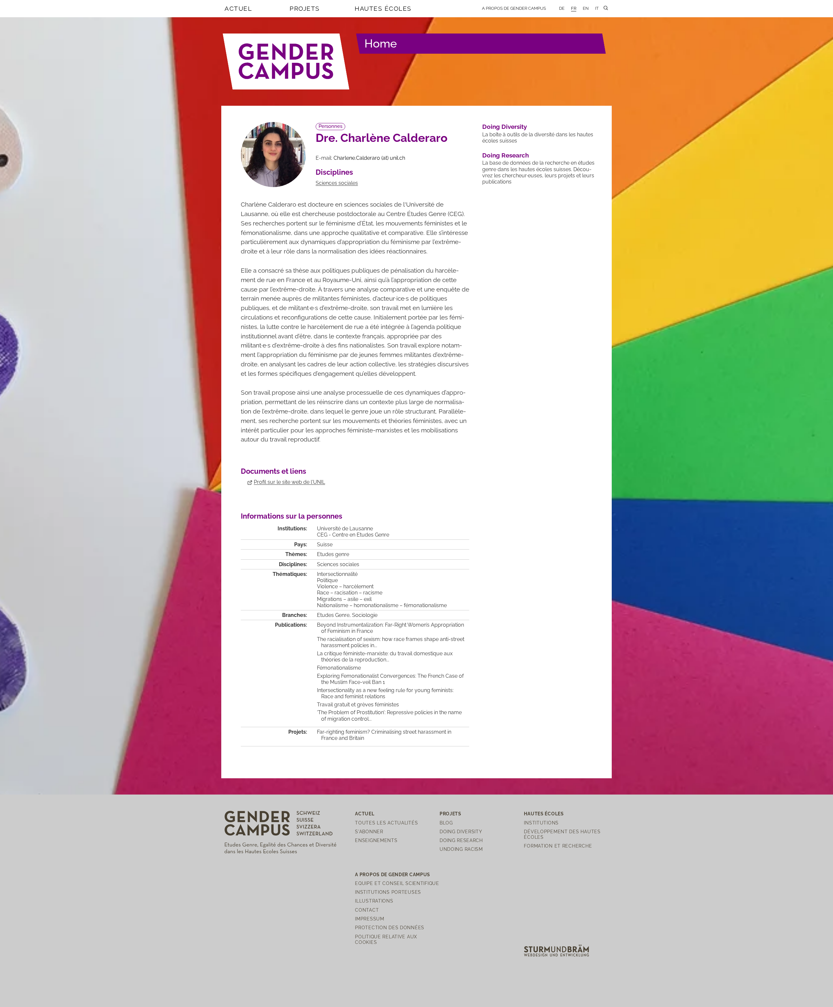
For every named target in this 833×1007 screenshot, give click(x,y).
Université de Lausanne (345, 528)
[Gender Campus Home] (286, 61)
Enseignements (376, 840)
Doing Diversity (504, 126)
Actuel (238, 8)
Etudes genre (333, 554)
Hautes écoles (383, 8)
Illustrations (374, 901)
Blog (446, 822)
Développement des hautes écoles (562, 834)
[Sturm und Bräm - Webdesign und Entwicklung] (556, 950)
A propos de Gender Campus (514, 8)
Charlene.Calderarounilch (369, 158)
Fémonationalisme (339, 668)
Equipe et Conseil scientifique (397, 883)
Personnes (330, 126)
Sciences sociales (337, 183)
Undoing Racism (461, 849)
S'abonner (369, 831)
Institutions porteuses (388, 892)
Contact (367, 910)
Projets (305, 8)
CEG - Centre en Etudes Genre (353, 535)
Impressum (369, 918)
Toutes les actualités (386, 822)
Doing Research (505, 155)
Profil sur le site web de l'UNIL (289, 482)
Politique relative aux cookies (386, 939)
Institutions (541, 822)
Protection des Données (389, 927)
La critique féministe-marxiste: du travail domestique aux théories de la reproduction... (385, 656)
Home (380, 43)
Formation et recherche (558, 846)
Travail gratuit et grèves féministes (358, 704)
